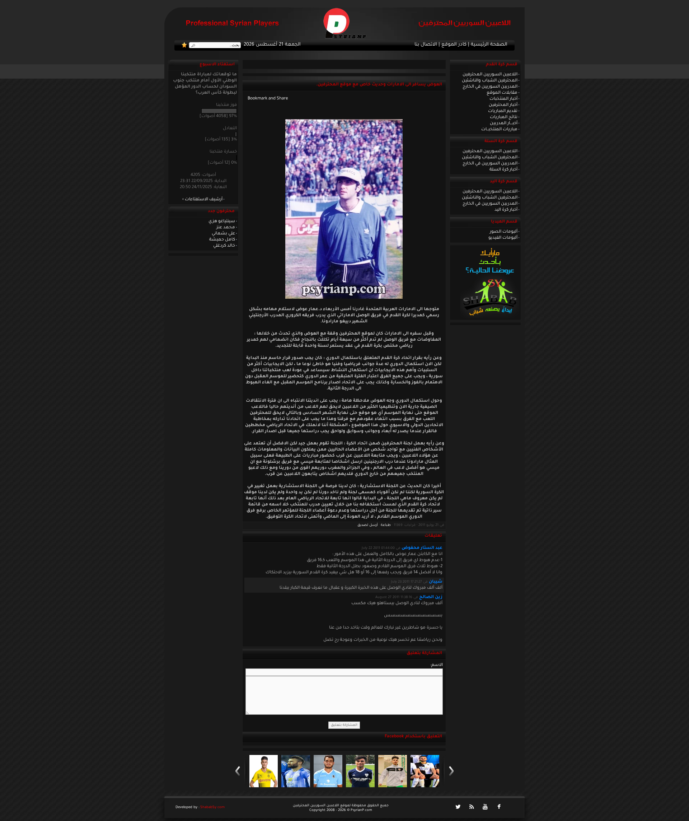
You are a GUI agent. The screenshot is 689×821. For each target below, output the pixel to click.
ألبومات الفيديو (502, 238)
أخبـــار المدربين (503, 123)
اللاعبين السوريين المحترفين (490, 74)
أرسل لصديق (367, 525)
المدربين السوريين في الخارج (490, 86)
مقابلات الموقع (502, 92)
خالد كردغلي (224, 245)
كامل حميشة (222, 239)
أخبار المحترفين (503, 105)
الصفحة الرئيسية (489, 44)
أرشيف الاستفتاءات (203, 199)
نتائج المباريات (503, 117)
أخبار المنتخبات (503, 99)
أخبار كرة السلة (503, 169)
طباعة (386, 525)
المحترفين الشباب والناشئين (489, 80)
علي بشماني (223, 233)
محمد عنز (225, 227)
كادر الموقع (454, 44)
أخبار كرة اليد (506, 210)
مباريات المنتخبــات (499, 129)
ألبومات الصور (503, 231)
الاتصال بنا (425, 44)
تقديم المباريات (502, 111)
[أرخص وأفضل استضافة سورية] (489, 317)
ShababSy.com (212, 808)
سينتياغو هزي (221, 221)
